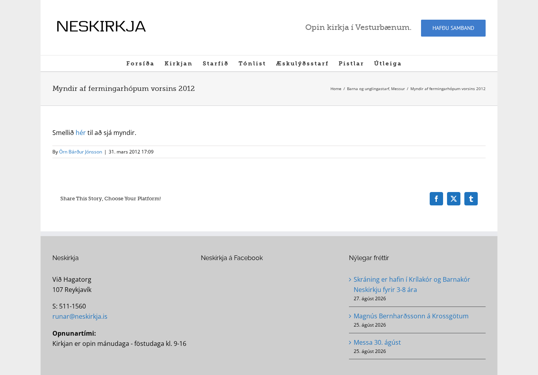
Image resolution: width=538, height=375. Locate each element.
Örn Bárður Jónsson (80, 151)
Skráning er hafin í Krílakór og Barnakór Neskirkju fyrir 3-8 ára (412, 284)
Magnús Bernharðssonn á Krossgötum (411, 316)
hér (81, 132)
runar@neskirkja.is (80, 316)
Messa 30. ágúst (377, 342)
